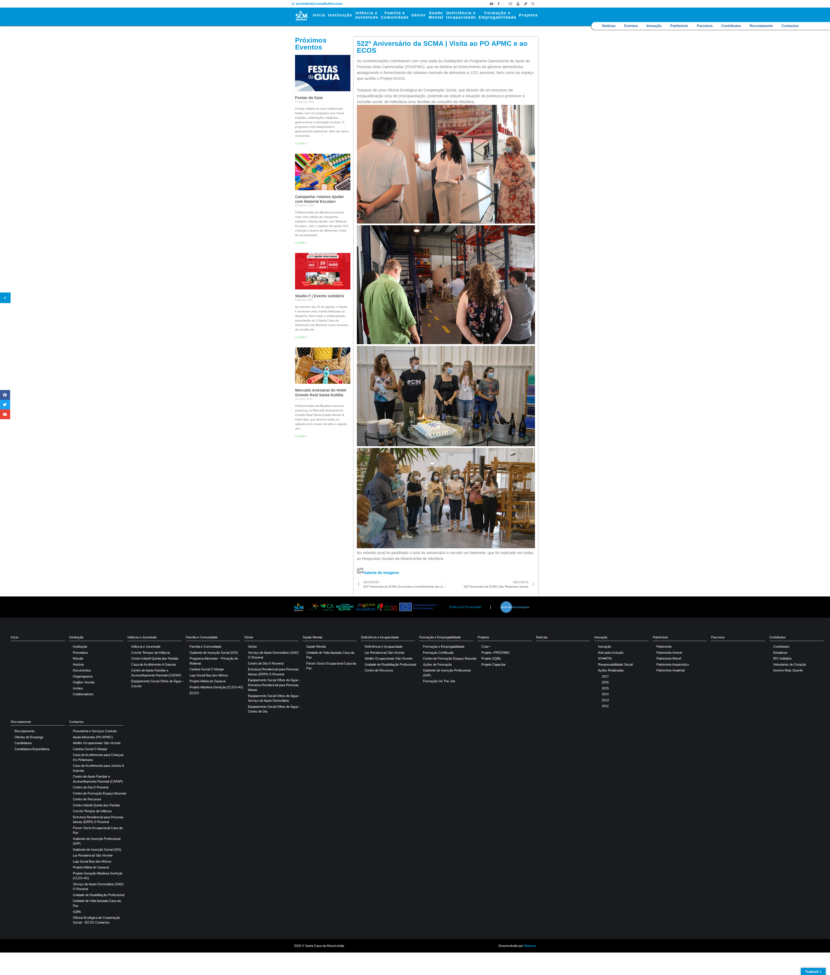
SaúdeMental (436, 15)
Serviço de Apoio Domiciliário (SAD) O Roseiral (273, 655)
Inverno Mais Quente (788, 670)
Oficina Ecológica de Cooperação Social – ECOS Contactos (96, 920)
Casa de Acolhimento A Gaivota (153, 664)
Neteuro (530, 946)
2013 (605, 700)
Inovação (654, 26)
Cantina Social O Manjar (207, 669)
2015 (605, 688)
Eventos (631, 26)
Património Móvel (668, 658)
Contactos (790, 26)
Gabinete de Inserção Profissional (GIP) (447, 672)
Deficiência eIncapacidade (461, 15)
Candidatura (23, 743)
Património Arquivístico (672, 664)
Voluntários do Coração (789, 664)
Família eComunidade (395, 15)
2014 (605, 694)
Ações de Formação (437, 664)
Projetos (528, 15)
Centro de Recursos (379, 670)
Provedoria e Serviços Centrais (95, 731)
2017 (605, 676)
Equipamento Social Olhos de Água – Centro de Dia (274, 709)
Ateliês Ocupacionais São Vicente (388, 658)
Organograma (83, 676)
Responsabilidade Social (615, 664)
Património (679, 26)
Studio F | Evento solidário (319, 296)
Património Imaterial (670, 670)
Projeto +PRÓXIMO (495, 652)
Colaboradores (83, 694)
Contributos (731, 26)
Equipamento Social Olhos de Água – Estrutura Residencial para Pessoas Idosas (274, 685)
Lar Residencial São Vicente (384, 652)
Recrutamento (761, 26)
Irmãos (78, 688)
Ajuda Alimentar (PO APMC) (93, 737)
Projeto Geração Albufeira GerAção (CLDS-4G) (98, 875)
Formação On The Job (439, 681)
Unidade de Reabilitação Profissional (390, 664)
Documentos (82, 670)
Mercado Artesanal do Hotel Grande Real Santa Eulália (320, 392)
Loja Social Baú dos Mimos (209, 675)
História (78, 664)
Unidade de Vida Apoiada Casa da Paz (330, 655)
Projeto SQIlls (491, 658)
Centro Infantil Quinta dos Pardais (155, 658)
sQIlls (77, 911)
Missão (78, 658)
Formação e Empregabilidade (440, 637)
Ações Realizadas (611, 670)
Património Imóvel (669, 652)
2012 (605, 706)
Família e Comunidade (202, 637)
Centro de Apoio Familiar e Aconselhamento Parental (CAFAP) (156, 672)
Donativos (780, 652)
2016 (605, 682)
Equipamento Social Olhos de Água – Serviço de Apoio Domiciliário (274, 698)
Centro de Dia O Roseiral (265, 663)
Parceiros (705, 26)
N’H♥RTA (605, 658)
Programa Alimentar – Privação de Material (214, 661)
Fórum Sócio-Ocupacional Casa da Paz (331, 666)
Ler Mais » (301, 143)
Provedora (80, 652)
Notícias (609, 26)
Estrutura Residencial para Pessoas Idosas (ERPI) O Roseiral (273, 671)
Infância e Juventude (142, 637)
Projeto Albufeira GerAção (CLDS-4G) (216, 687)
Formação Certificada (438, 652)
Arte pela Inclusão (610, 652)
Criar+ (485, 646)
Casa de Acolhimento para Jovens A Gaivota (98, 768)
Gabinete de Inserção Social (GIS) (214, 652)
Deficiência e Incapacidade (380, 637)
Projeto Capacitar (493, 664)
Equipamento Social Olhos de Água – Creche (157, 683)
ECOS (194, 693)
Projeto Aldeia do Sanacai (207, 681)
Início (319, 15)
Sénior (418, 15)
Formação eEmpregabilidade (497, 15)
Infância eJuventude (366, 15)
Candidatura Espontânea (31, 749)
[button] (532, 3)
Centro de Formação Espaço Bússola (449, 658)
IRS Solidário (782, 658)
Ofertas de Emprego (28, 737)
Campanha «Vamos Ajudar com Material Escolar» (319, 199)
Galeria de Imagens (381, 573)
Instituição (340, 15)
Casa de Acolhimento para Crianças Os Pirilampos (98, 757)
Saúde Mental (312, 637)
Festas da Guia (309, 98)
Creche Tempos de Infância (150, 652)
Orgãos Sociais (84, 682)
